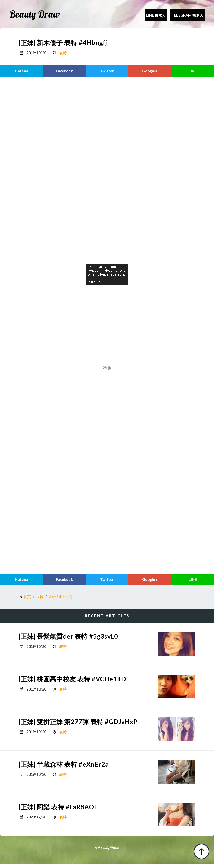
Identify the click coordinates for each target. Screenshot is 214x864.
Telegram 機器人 (187, 15)
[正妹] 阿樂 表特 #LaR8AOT (58, 807)
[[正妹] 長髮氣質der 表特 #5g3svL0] (176, 644)
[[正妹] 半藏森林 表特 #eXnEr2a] (176, 772)
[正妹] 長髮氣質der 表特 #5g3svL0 (68, 636)
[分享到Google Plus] (149, 71)
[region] (107, 128)
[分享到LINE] (192, 71)
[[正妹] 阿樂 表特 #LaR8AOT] (176, 814)
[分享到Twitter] (107, 71)
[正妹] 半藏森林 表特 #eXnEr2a (64, 764)
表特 (63, 53)
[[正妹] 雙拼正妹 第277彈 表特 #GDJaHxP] (176, 729)
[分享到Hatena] (21, 71)
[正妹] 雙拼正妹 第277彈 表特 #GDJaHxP (78, 721)
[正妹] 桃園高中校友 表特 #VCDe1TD (72, 679)
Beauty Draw (34, 14)
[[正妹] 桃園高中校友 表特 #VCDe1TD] (176, 686)
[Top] (201, 851)
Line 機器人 (156, 15)
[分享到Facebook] (64, 71)
